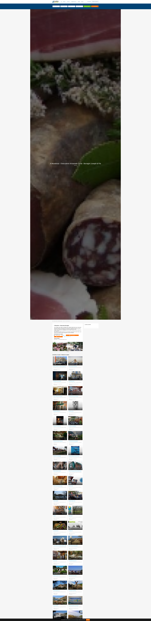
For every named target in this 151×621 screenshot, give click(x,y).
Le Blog (82, 1)
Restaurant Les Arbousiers (57, 426)
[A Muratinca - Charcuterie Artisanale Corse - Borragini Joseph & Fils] (60, 346)
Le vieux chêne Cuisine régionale (73, 441)
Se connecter (89, 1)
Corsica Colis (55, 560)
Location (64, 1)
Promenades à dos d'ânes (72, 590)
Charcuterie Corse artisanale (57, 381)
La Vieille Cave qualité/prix (72, 426)
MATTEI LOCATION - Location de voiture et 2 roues (60, 366)
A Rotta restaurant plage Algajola (73, 545)
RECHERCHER (95, 6)
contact (79, 1)
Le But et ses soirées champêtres (58, 441)
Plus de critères (87, 6)
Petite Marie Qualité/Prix (56, 411)
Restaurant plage (55, 605)
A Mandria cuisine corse (56, 575)
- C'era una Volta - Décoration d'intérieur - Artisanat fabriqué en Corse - (63, 545)
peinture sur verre (71, 411)
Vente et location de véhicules (73, 366)
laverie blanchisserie (71, 381)
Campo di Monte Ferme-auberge (57, 396)
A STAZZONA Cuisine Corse (72, 560)
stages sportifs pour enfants (73, 575)
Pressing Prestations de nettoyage (73, 605)
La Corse (68, 1)
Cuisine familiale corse (56, 590)
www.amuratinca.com (68, 336)
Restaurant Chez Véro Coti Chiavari (73, 396)
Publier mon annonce (95, 1)
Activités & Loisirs (73, 1)
